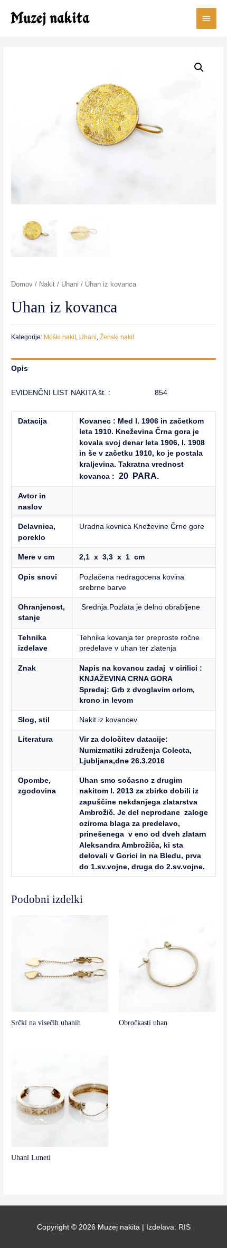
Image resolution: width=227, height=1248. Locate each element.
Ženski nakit (117, 337)
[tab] (113, 368)
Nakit (47, 284)
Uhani (70, 284)
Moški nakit (60, 337)
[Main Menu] (206, 18)
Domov (22, 284)
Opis (19, 368)
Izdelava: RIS (168, 1227)
